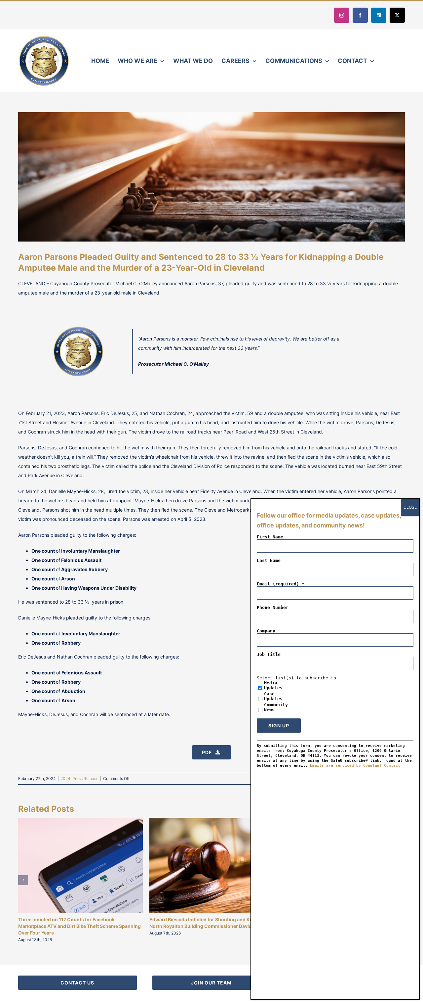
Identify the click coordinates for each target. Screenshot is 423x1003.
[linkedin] (378, 15)
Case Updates (273, 696)
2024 (65, 778)
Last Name (269, 560)
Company (266, 630)
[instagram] (341, 15)
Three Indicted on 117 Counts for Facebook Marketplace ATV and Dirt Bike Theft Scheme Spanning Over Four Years (79, 926)
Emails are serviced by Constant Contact (355, 765)
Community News (276, 707)
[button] (23, 880)
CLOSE (410, 507)
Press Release (85, 778)
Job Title (269, 654)
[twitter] (397, 15)
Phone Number (272, 607)
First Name (270, 536)
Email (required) (280, 583)
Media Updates (273, 685)
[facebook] (360, 15)
